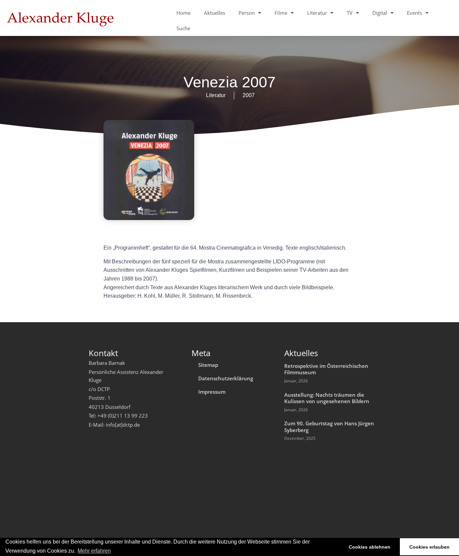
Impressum (211, 391)
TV (349, 12)
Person (247, 12)
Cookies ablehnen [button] (369, 547)
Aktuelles (214, 12)
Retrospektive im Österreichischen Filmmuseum (326, 369)
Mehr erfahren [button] (94, 551)
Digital (379, 12)
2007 (249, 95)
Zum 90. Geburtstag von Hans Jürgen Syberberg (329, 426)
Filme (281, 12)
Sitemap (208, 364)
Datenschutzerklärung (225, 378)
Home (183, 12)
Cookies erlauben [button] (429, 547)
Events (414, 12)
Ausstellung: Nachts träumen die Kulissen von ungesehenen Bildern (326, 398)
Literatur (317, 12)
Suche (183, 28)
